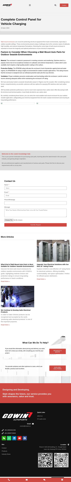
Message (7, 207)
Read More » (5, 281)
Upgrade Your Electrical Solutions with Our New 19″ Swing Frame (53, 265)
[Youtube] (19, 438)
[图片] (44, 480)
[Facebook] (25, 438)
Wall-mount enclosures (8, 42)
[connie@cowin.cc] (27, 480)
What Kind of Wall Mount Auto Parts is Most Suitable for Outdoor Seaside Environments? (17, 265)
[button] (29, 5)
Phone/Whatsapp (9, 199)
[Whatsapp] (9, 438)
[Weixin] (4, 438)
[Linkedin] (14, 438)
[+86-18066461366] (9, 480)
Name (6, 185)
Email (6, 192)
